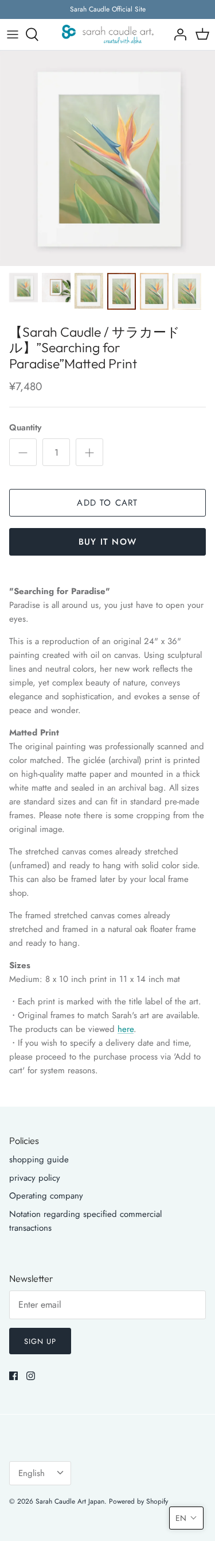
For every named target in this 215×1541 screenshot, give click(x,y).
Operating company (46, 1195)
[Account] (177, 34)
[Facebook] (13, 1376)
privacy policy (34, 1178)
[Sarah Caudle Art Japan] (108, 35)
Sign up (40, 1341)
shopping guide (39, 1159)
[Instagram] (30, 1376)
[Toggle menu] (12, 34)
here (126, 1029)
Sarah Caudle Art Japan (70, 1501)
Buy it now (107, 542)
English (31, 1473)
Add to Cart (107, 502)
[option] (107, 158)
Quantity (25, 428)
